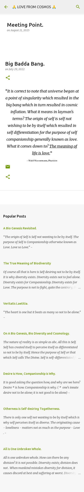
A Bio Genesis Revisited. (20, 228)
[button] (7, 78)
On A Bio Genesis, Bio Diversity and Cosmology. (36, 333)
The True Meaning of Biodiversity (27, 263)
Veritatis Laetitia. (15, 303)
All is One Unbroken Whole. (22, 449)
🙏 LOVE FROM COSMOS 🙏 (34, 7)
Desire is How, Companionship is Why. (29, 373)
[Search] (78, 7)
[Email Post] (7, 168)
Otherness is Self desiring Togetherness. (31, 408)
